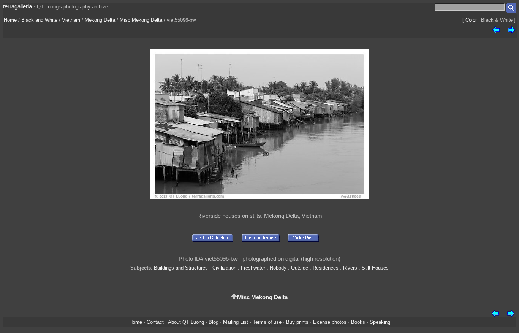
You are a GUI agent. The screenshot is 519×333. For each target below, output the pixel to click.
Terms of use (267, 322)
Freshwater (253, 268)
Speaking (380, 322)
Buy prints (297, 322)
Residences (326, 268)
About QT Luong (186, 322)
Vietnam (71, 20)
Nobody (278, 268)
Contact (155, 322)
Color (471, 20)
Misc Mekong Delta (141, 20)
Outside (299, 268)
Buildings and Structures (181, 268)
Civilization (224, 268)
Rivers (350, 268)
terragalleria (17, 6)
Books (358, 322)
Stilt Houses (375, 268)
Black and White (39, 20)
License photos (330, 322)
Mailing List (235, 322)
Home (10, 20)
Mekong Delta (100, 20)
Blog (213, 322)
